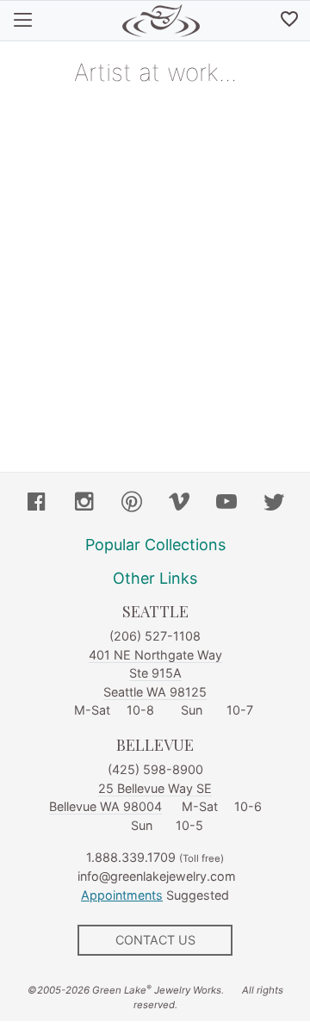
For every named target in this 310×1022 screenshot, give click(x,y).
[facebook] (37, 503)
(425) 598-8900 (155, 769)
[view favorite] (289, 21)
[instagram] (84, 503)
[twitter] (274, 503)
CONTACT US (155, 939)
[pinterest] (132, 503)
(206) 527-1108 (155, 636)
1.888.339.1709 (131, 857)
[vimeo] (179, 503)
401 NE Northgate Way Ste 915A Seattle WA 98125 (155, 673)
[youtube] (226, 503)
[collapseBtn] (22, 20)
